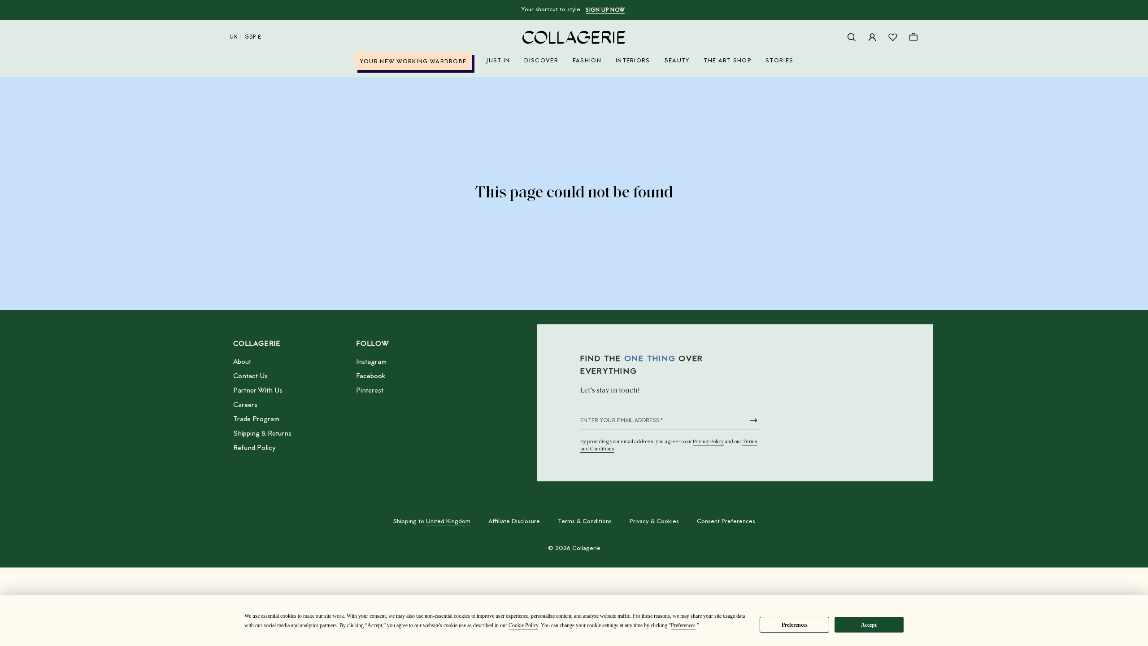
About (242, 362)
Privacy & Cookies (654, 522)
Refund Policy (254, 448)
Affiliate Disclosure (514, 522)
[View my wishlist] (893, 37)
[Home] (574, 37)
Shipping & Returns (262, 433)
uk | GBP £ (246, 37)
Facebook (370, 376)
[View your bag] (913, 37)
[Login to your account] (872, 37)
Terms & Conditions (585, 522)
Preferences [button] (683, 625)
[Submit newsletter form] (753, 420)
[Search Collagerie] (852, 37)
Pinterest (369, 390)
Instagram (371, 362)
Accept (869, 625)
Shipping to (431, 522)
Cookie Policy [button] (523, 625)
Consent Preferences (726, 522)
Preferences (795, 625)
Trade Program (256, 419)
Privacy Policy (708, 442)
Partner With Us (258, 390)
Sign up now (605, 10)
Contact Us (250, 376)
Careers (245, 405)
